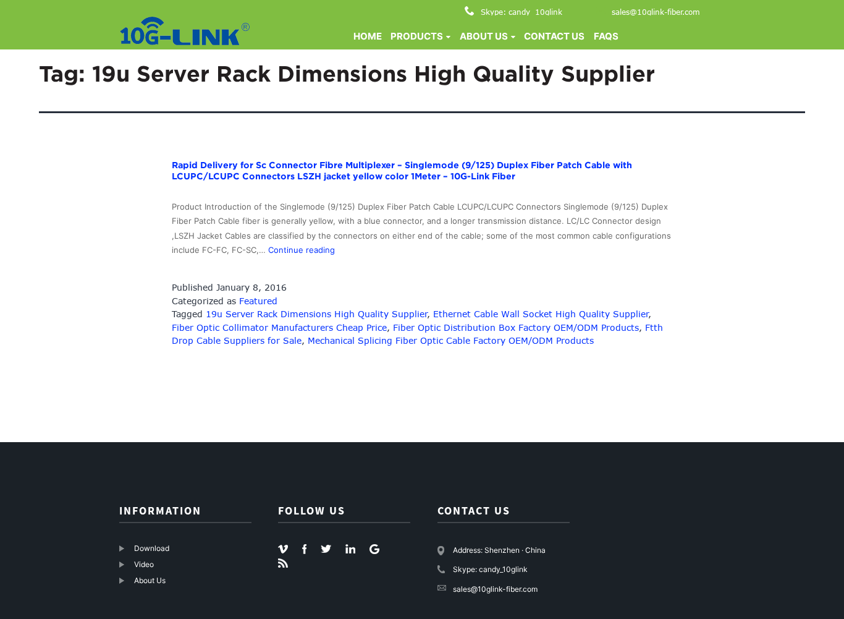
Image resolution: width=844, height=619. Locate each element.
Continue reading (301, 250)
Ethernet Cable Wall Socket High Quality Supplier (541, 314)
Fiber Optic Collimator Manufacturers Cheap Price (279, 327)
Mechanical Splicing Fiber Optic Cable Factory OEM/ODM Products (451, 340)
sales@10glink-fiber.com (656, 11)
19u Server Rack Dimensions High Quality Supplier (317, 314)
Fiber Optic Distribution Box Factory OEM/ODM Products (516, 327)
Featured (258, 301)
